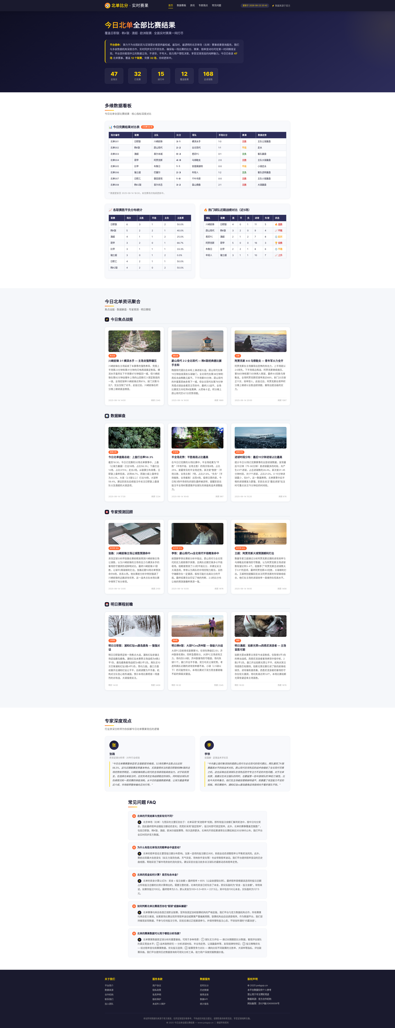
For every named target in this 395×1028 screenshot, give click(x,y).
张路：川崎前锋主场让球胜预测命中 (129, 553)
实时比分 (204, 985)
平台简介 (109, 985)
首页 (170, 5)
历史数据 (204, 990)
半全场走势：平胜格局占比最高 (190, 457)
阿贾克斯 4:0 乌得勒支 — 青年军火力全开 (259, 360)
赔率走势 (204, 994)
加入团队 (109, 1003)
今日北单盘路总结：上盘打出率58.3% (130, 457)
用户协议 (156, 985)
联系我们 (109, 999)
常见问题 (216, 5)
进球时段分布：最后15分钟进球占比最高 (258, 457)
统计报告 (204, 1003)
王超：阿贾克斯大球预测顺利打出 (254, 553)
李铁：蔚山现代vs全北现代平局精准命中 (195, 553)
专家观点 (203, 5)
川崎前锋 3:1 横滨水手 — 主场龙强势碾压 (132, 360)
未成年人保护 (158, 1003)
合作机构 (109, 994)
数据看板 (181, 5)
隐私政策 (156, 990)
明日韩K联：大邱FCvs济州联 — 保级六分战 (197, 645)
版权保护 (156, 999)
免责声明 (156, 994)
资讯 (192, 5)
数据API (204, 999)
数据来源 (109, 990)
